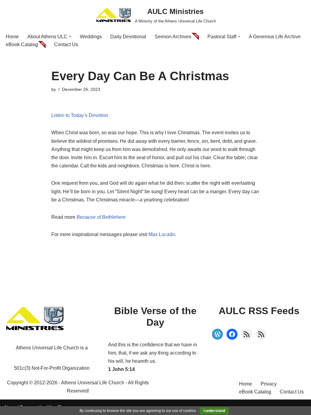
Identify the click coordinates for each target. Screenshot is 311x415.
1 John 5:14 (121, 369)
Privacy (269, 383)
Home (12, 36)
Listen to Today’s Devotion (79, 115)
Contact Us (66, 44)
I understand (214, 411)
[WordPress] (217, 334)
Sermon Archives (173, 36)
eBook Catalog (22, 44)
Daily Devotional (128, 36)
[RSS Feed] (246, 334)
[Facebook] (232, 334)
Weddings (91, 36)
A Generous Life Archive (275, 36)
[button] (70, 36)
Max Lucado (162, 234)
